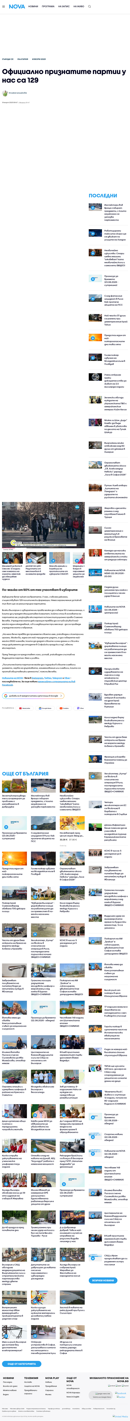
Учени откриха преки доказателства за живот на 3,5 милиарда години (115, 381)
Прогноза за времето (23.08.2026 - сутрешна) (14, 836)
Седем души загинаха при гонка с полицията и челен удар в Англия (116, 591)
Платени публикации (43, 1411)
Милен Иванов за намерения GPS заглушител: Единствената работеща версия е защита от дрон (42, 1197)
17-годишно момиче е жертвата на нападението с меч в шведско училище (116, 1011)
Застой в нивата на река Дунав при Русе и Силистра (72, 1310)
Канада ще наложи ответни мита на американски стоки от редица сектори (115, 555)
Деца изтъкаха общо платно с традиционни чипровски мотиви (14, 1125)
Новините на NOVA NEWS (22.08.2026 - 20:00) (114, 573)
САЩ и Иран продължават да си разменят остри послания (115, 1260)
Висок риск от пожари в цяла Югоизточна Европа (115, 993)
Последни (7, 1382)
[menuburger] (3, 6)
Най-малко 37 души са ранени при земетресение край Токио (115, 320)
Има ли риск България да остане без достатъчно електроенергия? (14, 1346)
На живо (79, 6)
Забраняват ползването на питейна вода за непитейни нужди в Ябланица (13, 986)
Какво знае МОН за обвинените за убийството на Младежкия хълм (41, 1125)
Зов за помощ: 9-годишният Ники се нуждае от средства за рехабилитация (70, 1092)
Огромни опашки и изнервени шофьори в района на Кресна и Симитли (14, 1090)
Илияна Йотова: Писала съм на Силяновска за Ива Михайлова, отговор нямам (14, 1057)
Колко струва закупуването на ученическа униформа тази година (12, 1161)
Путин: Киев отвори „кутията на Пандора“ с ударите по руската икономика (115, 491)
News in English (73, 1397)
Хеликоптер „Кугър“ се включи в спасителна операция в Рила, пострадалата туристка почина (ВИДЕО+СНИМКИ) (42, 948)
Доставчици (66, 1408)
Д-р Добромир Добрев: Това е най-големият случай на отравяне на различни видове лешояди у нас (71, 1234)
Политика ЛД (111, 1408)
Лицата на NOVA (32, 1386)
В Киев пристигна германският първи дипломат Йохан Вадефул (71, 1056)
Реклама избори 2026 (17, 1408)
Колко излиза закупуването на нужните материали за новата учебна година (43, 1313)
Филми (48, 1394)
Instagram (37, 678)
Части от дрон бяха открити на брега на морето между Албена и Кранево (14, 944)
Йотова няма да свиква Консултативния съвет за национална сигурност (14, 1023)
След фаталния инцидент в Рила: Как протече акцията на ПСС (43, 837)
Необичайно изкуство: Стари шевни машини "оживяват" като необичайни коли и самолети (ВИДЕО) (70, 802)
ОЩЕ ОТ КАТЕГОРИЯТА (22, 1363)
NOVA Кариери (73, 1392)
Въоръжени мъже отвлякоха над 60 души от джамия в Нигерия (114, 447)
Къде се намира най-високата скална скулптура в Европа (116, 1052)
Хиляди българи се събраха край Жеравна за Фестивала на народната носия (70, 1270)
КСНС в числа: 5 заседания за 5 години (68, 943)
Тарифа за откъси (54, 1408)
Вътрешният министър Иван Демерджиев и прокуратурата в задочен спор (12, 1313)
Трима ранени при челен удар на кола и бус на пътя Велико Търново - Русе (42, 1231)
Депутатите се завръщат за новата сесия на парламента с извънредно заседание (43, 1271)
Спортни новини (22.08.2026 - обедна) (113, 1137)
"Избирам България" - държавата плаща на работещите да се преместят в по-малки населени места (42, 910)
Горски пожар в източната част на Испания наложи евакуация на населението (115, 1032)
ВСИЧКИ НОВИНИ (103, 1280)
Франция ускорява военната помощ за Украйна (115, 760)
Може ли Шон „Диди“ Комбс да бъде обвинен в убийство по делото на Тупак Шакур (115, 426)
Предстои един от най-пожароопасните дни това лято (12, 872)
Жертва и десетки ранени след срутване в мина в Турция (115, 512)
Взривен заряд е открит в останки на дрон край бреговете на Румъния (115, 700)
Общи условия (86, 1408)
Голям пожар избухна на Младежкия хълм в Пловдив (43, 871)
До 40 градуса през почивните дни (13, 1228)
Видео (6, 1394)
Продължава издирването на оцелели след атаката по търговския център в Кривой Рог (115, 676)
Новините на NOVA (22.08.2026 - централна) (114, 610)
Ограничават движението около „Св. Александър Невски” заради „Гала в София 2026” (72, 874)
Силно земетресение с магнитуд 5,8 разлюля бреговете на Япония (115, 534)
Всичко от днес (10, 1386)
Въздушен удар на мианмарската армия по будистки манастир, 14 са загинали (115, 922)
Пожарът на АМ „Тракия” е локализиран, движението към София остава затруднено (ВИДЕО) (71, 987)
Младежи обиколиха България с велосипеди (42, 1089)
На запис (64, 6)
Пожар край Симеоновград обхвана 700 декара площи (13, 907)
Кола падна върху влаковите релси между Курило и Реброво (70, 907)
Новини (33, 6)
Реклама (5, 1408)
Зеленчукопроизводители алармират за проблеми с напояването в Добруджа (14, 801)
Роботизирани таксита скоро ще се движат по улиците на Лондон (115, 235)
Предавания (51, 1386)
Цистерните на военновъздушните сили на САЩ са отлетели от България (42, 1057)
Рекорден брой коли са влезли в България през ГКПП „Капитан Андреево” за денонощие (71, 1161)
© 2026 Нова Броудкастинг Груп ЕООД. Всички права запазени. (23, 1416)
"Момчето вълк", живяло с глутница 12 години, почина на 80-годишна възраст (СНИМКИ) (115, 1097)
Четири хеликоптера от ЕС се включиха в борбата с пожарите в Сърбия (115, 808)
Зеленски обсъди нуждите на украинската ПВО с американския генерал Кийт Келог (115, 403)
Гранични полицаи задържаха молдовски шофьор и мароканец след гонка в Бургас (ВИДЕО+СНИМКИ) (42, 987)
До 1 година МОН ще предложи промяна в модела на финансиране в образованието (71, 1126)
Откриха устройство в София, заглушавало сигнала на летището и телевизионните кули (43, 1347)
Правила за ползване (9, 1411)
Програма (48, 6)
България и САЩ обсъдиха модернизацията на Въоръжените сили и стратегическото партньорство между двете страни (13, 1274)
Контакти (76, 1408)
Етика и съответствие (26, 1411)
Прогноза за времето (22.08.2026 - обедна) (43, 1019)
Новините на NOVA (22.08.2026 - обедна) (114, 1154)
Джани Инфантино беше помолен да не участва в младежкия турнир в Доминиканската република (115, 832)
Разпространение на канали (36, 1408)
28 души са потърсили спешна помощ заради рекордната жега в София (71, 1347)
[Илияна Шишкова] (5, 93)
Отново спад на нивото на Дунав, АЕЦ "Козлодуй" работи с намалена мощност (43, 1159)
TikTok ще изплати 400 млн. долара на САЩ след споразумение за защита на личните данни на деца (115, 1073)
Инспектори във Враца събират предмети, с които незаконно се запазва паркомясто (43, 801)
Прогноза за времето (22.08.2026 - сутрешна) (72, 1193)
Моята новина (10, 1390)
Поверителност (98, 1408)
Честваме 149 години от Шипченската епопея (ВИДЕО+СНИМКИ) (72, 1021)
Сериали (49, 1390)
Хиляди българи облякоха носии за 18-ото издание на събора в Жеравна (14, 1194)
